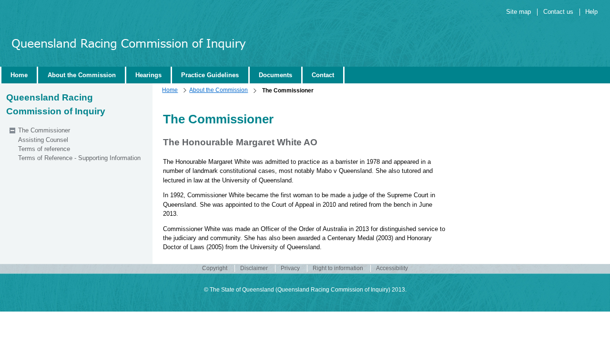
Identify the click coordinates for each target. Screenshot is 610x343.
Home (170, 90)
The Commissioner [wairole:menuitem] (44, 130)
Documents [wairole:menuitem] (275, 75)
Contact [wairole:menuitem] (323, 75)
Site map (518, 11)
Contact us (558, 11)
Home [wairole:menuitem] (19, 75)
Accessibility (392, 268)
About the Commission (218, 90)
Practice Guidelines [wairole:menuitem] (210, 75)
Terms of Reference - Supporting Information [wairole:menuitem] (79, 157)
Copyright (214, 268)
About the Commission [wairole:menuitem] (82, 75)
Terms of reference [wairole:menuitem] (44, 148)
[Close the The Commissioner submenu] (12, 130)
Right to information (338, 268)
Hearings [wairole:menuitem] (148, 75)
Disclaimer (254, 268)
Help (591, 11)
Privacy (290, 268)
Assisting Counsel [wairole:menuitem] (43, 139)
